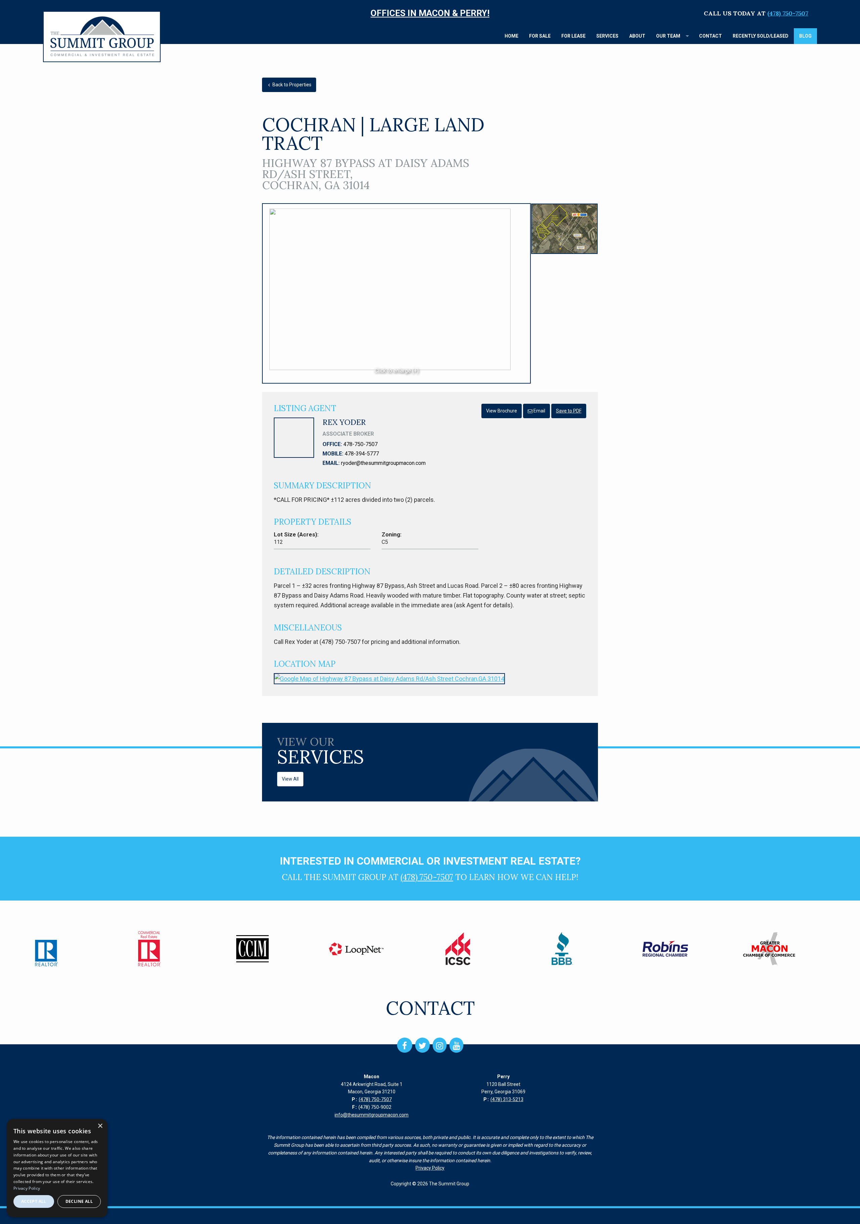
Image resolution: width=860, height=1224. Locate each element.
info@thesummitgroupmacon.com (371, 1115)
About (637, 36)
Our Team (668, 36)
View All (290, 779)
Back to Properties (291, 84)
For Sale (540, 36)
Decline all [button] (79, 1201)
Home (511, 36)
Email (538, 410)
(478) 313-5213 (506, 1099)
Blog (805, 36)
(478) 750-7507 (787, 13)
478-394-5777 (362, 453)
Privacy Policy (430, 1168)
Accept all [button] (33, 1201)
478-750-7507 (360, 444)
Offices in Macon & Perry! (430, 13)
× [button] (99, 1126)
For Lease (573, 36)
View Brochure (501, 410)
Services (607, 36)
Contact (710, 36)
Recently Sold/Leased (760, 36)
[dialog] (57, 1168)
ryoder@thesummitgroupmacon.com (383, 463)
